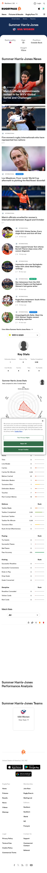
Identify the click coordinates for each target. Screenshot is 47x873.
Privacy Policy (7, 838)
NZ (25, 821)
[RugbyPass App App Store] (15, 767)
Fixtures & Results (16, 14)
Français (27, 826)
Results (5, 798)
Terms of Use (7, 843)
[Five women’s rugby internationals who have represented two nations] (23, 124)
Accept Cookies (23, 449)
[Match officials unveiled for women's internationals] (23, 204)
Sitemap (5, 812)
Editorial (27, 850)
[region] (23, 436)
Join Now (27, 788)
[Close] (42, 420)
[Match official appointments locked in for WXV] (23, 83)
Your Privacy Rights (23, 438)
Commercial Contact (28, 844)
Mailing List (28, 798)
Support (26, 838)
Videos (4, 807)
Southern (27, 812)
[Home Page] (11, 9)
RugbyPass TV (32, 14)
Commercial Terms (9, 852)
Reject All (23, 443)
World (26, 816)
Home (4, 788)
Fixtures (5, 793)
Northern (27, 807)
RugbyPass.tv (28, 793)
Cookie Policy (7, 848)
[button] (44, 14)
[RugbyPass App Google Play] (32, 767)
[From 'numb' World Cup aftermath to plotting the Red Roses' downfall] (23, 164)
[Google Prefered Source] (24, 774)
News (4, 14)
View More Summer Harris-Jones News (16, 329)
